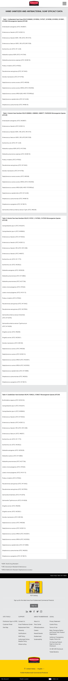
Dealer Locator (24, 679)
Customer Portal (7, 624)
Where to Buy (22, 644)
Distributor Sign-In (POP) (10, 621)
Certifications (22, 633)
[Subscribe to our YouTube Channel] (30, 612)
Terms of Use (53, 627)
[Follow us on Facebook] (34, 612)
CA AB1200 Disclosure (56, 649)
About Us (37, 621)
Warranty (21, 630)
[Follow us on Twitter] (37, 612)
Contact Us (21, 621)
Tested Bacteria (54, 652)
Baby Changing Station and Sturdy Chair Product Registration (57, 632)
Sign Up (34, 605)
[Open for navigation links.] (64, 3)
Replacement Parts (23, 627)
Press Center (37, 624)
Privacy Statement (55, 621)
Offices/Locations (39, 627)
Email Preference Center (25, 624)
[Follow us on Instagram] (41, 612)
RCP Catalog (34, 595)
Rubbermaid (37, 636)
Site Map (5, 627)
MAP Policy (21, 636)
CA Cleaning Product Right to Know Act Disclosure (56, 644)
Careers (36, 630)
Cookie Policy (53, 624)
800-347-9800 (62, 575)
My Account (5, 679)
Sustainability (38, 639)
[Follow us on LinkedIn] (27, 612)
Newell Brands (38, 633)
